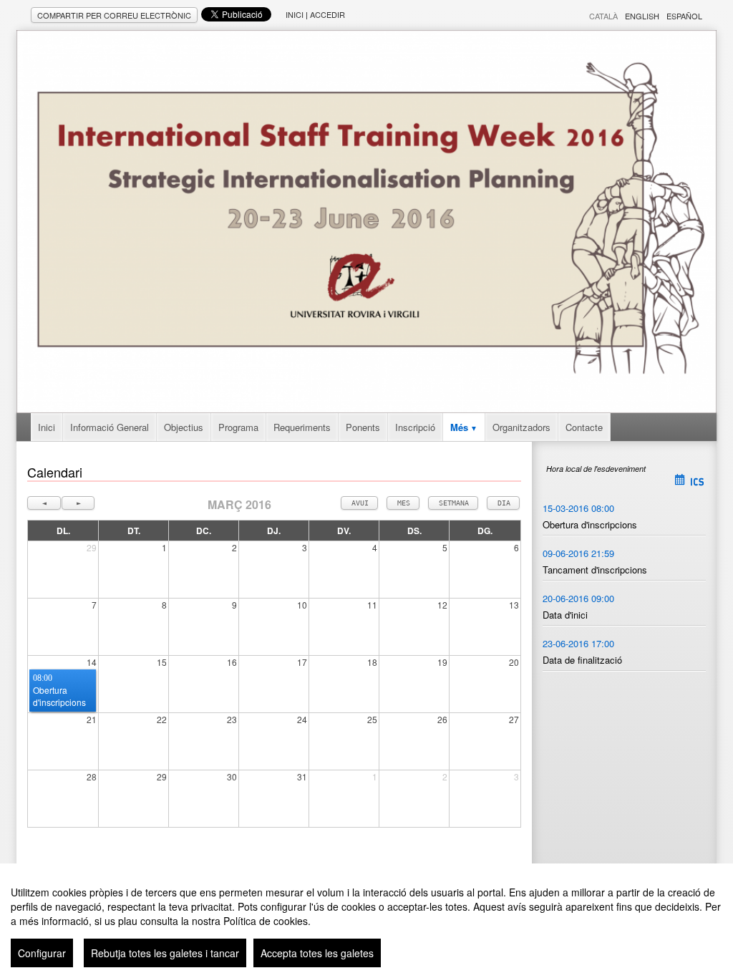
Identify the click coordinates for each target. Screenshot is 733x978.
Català (603, 15)
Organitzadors (521, 427)
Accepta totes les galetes (317, 953)
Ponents (363, 427)
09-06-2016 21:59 (578, 553)
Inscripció (415, 427)
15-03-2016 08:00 (578, 508)
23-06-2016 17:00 (578, 643)
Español (684, 15)
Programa (238, 427)
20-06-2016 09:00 (578, 598)
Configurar (42, 953)
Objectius (183, 427)
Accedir (327, 14)
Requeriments (302, 427)
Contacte (584, 427)
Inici (295, 14)
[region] (366, 920)
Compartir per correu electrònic (114, 15)
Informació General (109, 427)
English (642, 15)
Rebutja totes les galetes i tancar (165, 953)
